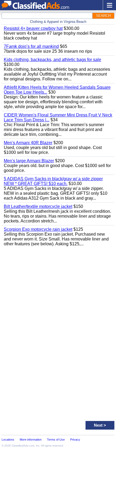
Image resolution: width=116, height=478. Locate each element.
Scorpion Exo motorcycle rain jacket (38, 229)
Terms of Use (56, 439)
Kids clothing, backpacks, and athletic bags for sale (52, 59)
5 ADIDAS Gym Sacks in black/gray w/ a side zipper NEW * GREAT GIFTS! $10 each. (53, 181)
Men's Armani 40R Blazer (28, 142)
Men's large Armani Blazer (29, 160)
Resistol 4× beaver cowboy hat (33, 28)
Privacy (75, 439)
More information (31, 439)
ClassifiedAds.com (23, 445)
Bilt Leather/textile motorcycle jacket (38, 206)
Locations (8, 439)
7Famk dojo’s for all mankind (31, 46)
